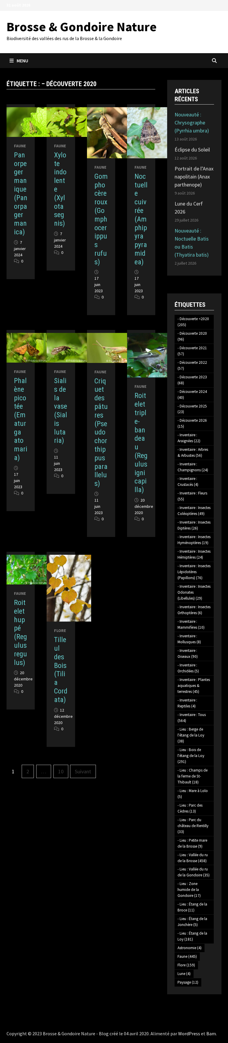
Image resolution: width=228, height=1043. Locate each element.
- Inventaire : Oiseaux (188, 653)
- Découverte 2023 (192, 379)
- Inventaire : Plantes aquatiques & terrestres (194, 685)
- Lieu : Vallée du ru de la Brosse (193, 857)
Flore (60, 630)
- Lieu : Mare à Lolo (193, 793)
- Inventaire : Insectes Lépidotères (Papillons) (194, 571)
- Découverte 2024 (192, 394)
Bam (211, 1033)
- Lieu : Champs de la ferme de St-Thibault (193, 776)
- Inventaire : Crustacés (188, 481)
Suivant (83, 771)
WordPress (189, 1033)
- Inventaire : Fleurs (192, 496)
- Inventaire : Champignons (193, 467)
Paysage (188, 982)
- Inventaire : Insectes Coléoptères (194, 510)
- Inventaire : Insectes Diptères (194, 525)
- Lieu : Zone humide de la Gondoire (189, 889)
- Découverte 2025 (192, 409)
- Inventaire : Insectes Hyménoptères (194, 539)
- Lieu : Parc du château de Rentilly (193, 825)
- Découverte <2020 (193, 321)
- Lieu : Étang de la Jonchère (192, 921)
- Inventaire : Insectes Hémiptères (194, 554)
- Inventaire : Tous (192, 717)
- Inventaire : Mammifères (191, 624)
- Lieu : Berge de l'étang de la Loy (191, 735)
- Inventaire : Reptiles (187, 703)
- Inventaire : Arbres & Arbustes (193, 452)
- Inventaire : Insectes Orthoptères (194, 609)
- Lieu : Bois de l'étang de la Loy (191, 755)
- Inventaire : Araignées (189, 437)
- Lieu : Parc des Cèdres (190, 808)
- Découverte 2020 (192, 336)
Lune (184, 973)
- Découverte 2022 (192, 365)
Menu (22, 61)
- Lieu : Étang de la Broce (192, 907)
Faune (20, 145)
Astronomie (190, 947)
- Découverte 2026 (192, 423)
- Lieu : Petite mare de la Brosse (192, 843)
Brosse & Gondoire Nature (82, 26)
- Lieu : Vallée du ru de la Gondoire (194, 872)
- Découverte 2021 (192, 350)
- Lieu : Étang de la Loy (192, 936)
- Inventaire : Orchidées (188, 668)
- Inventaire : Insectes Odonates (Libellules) (194, 592)
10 (61, 771)
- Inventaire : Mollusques (189, 638)
